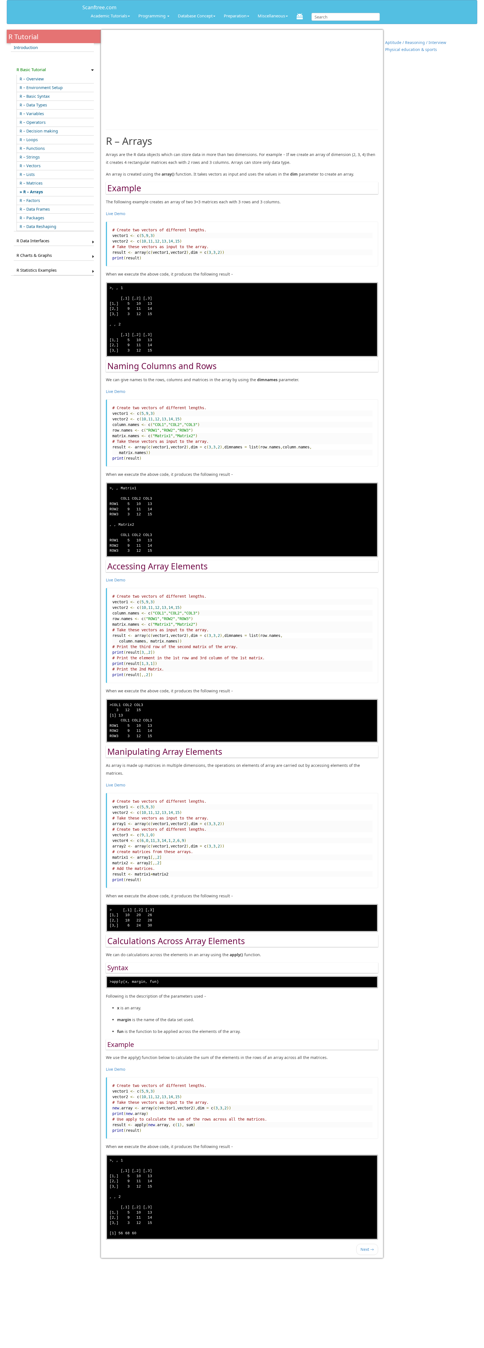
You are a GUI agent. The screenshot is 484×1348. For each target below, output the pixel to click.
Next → (367, 1249)
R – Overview (32, 79)
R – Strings (30, 157)
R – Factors (30, 200)
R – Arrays (33, 191)
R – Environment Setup (41, 87)
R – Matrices (31, 183)
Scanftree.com (99, 6)
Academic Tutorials (109, 15)
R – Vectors (30, 165)
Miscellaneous (271, 15)
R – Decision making (39, 131)
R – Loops (29, 139)
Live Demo (115, 213)
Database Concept (195, 15)
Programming (152, 15)
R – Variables (32, 113)
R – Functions (32, 148)
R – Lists (27, 174)
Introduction (26, 47)
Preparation (235, 15)
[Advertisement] (242, 77)
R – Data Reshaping (38, 226)
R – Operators (33, 122)
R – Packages (32, 217)
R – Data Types (33, 105)
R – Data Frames (35, 209)
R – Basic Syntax (35, 96)
